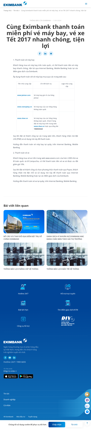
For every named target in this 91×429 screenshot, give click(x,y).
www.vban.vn (22, 118)
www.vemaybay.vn (24, 107)
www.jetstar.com (24, 95)
